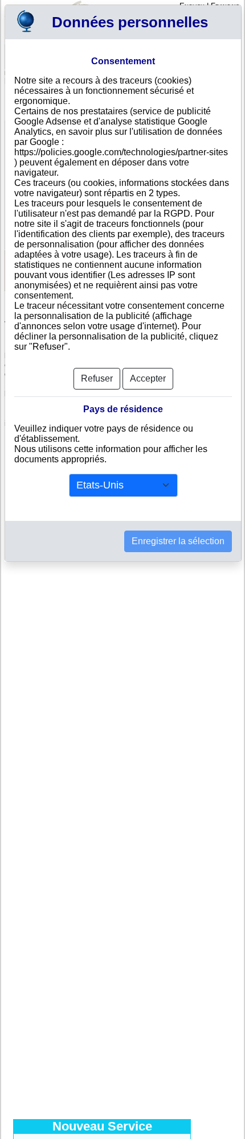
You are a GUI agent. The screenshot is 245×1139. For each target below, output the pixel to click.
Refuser (97, 378)
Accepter (148, 378)
